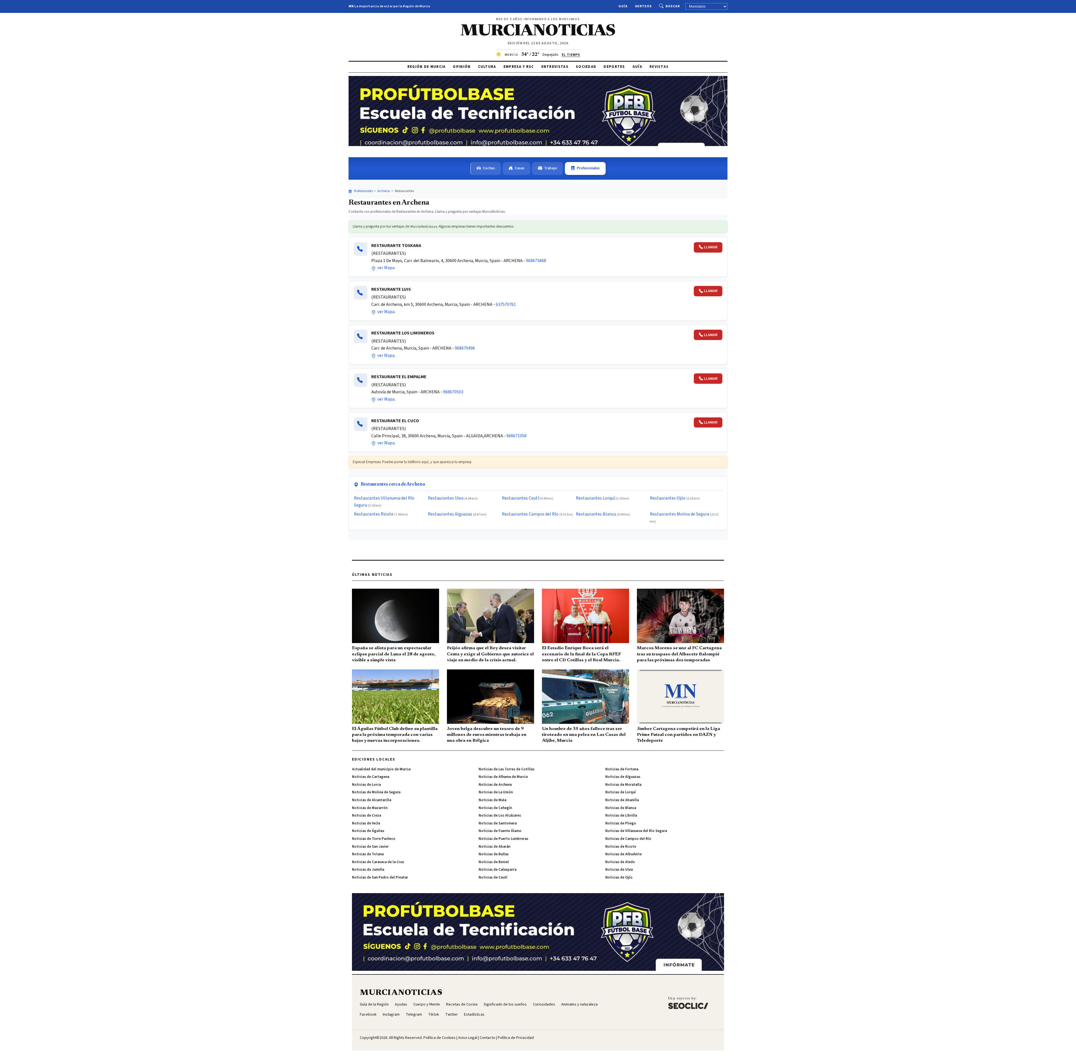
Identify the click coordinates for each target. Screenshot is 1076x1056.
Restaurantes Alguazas (450, 514)
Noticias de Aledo (620, 862)
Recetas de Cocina (461, 1004)
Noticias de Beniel (494, 862)
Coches (489, 168)
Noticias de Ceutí (493, 877)
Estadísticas (474, 1014)
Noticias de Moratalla (623, 784)
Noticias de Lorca (366, 784)
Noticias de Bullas (494, 854)
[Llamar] (360, 249)
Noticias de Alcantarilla (371, 800)
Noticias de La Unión (496, 792)
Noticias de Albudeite (623, 854)
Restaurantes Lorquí (595, 498)
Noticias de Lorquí (620, 792)
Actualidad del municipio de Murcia (381, 769)
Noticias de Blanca (620, 807)
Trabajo (550, 168)
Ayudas (401, 1004)
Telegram (414, 1014)
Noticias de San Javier (370, 846)
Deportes (614, 66)
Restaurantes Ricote (373, 514)
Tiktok (433, 1014)
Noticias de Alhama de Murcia (503, 776)
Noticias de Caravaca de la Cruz (378, 862)
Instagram (391, 1014)
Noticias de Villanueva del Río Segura (636, 830)
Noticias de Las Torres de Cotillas (506, 769)
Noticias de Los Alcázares (500, 815)
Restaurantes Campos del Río (530, 514)
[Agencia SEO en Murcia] (688, 1003)
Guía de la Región (374, 1004)
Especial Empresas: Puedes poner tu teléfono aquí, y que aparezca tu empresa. (412, 462)
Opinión (461, 66)
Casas (519, 168)
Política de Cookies (439, 1038)
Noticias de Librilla (621, 815)
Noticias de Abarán (494, 846)
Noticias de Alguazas (622, 776)
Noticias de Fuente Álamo (500, 830)
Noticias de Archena (495, 784)
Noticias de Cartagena (370, 776)
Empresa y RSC (519, 66)
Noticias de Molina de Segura (376, 792)
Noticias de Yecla (366, 823)
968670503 (453, 392)
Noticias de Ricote (620, 846)
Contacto (487, 1038)
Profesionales (588, 168)
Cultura (487, 66)
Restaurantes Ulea (445, 498)
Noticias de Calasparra (497, 869)
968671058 (516, 436)
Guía (623, 6)
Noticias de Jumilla (368, 869)
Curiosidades (544, 1004)
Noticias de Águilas (368, 830)
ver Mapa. (386, 268)
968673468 (536, 261)
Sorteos (643, 6)
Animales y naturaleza (579, 1004)
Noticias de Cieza (366, 815)
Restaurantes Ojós (667, 498)
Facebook (368, 1014)
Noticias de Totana (368, 854)
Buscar (672, 6)
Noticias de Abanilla (622, 800)
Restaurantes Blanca (596, 514)
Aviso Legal (467, 1038)
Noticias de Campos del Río (628, 838)
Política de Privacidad (516, 1038)
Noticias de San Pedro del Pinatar (380, 877)
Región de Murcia (426, 66)
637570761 (506, 304)
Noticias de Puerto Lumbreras (503, 838)
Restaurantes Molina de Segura (679, 514)
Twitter (451, 1014)
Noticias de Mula (492, 800)
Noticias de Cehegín (495, 807)
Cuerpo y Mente (426, 1004)
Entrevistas (555, 66)
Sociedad (586, 66)
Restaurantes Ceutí (520, 498)
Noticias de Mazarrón (370, 807)
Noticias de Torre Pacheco (373, 838)
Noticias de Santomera (498, 823)
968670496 (465, 348)
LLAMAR (710, 247)
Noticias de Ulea (619, 869)
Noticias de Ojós (618, 877)
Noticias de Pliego (620, 823)
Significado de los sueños (505, 1004)
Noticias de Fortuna (621, 769)
